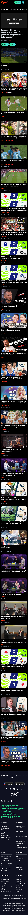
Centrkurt (3, 429)
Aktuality (3, 68)
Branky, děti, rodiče (5, 333)
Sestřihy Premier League (7, 140)
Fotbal (9, 40)
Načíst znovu (14, 23)
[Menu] (26, 2)
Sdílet (6, 44)
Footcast (3, 574)
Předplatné (17, 2)
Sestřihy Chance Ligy (6, 212)
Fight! (2, 309)
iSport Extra (4, 381)
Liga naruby (4, 92)
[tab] (5, 9)
